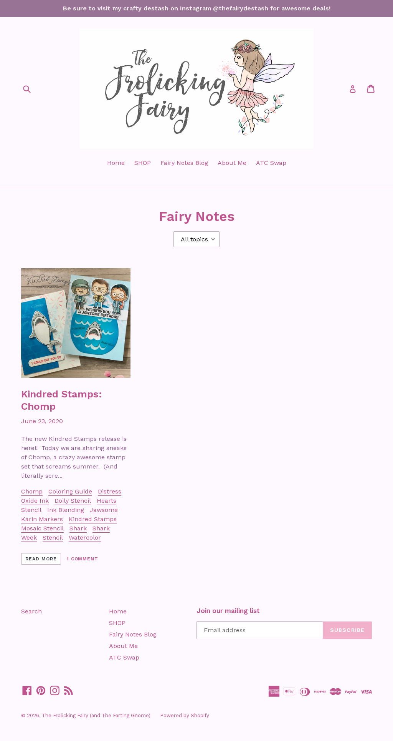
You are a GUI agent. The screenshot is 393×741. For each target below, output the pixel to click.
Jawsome (104, 509)
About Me (232, 162)
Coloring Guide (70, 491)
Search (31, 611)
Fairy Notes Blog (184, 162)
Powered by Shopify (184, 715)
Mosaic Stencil (42, 528)
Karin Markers (42, 519)
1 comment (83, 559)
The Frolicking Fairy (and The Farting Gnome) (96, 715)
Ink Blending (65, 509)
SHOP (142, 162)
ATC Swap (271, 162)
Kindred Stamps (93, 519)
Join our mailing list (228, 611)
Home (116, 162)
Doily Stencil (72, 500)
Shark (78, 528)
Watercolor (85, 537)
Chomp (32, 491)
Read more (41, 559)
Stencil (53, 537)
